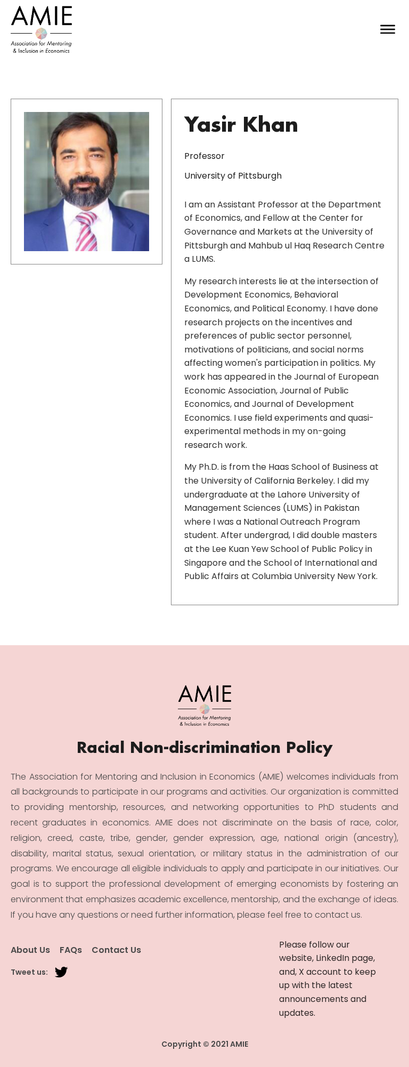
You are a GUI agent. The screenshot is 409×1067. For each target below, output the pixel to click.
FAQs (71, 950)
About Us (30, 950)
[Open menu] (387, 29)
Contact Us (116, 950)
